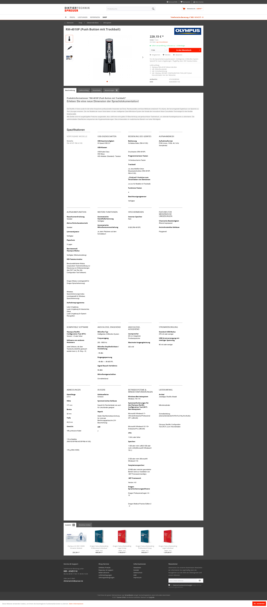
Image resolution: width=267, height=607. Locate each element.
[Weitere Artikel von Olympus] (187, 31)
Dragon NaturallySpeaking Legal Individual (168, 547)
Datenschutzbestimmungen (182, 585)
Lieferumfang (84, 90)
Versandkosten (129, 595)
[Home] (66, 17)
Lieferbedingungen (105, 575)
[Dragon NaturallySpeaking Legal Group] (122, 536)
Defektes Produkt (104, 568)
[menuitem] (185, 2)
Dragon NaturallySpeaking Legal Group (122, 547)
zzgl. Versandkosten (162, 42)
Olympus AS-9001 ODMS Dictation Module (76, 547)
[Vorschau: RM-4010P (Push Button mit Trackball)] (69, 38)
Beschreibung (70, 90)
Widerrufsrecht (104, 573)
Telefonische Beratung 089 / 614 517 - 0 (187, 17)
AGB (135, 575)
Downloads (97, 90)
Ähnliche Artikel (84, 525)
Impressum (137, 577)
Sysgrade (151, 597)
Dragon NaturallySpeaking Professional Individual (99, 547)
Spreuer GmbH (121, 597)
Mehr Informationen (76, 604)
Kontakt (136, 570)
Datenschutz (138, 573)
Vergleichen (156, 55)
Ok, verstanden (259, 604)
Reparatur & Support (106, 570)
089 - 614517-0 (70, 571)
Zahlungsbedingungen (106, 577)
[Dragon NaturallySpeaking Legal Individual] (167, 536)
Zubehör (69, 525)
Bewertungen (111, 90)
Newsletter (137, 568)
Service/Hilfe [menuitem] (172, 2)
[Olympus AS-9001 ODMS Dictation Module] (76, 536)
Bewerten (178, 55)
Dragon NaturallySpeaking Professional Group (145, 547)
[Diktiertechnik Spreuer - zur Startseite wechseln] (77, 9)
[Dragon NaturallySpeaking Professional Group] (145, 536)
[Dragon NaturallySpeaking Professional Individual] (99, 536)
